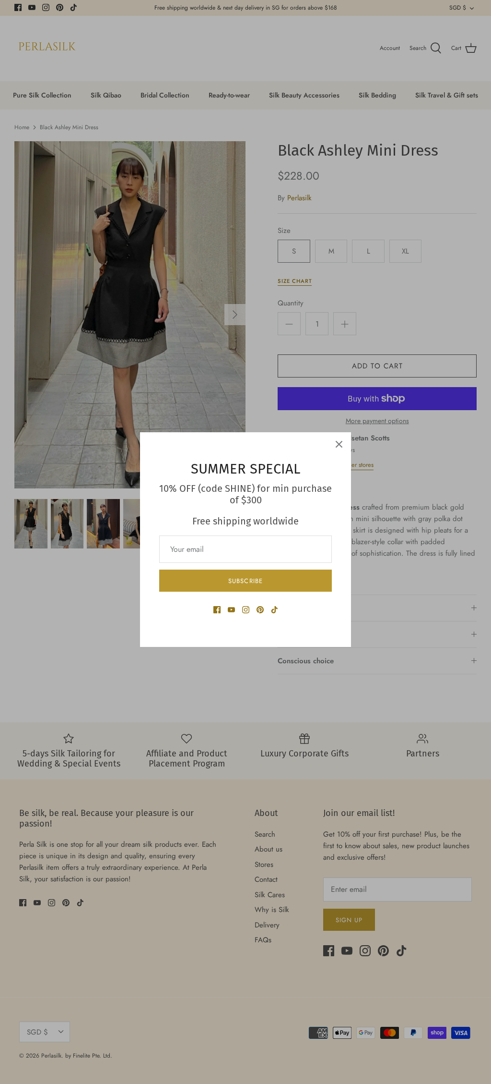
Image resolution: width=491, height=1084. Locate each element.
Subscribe (245, 580)
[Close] (339, 444)
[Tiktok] (274, 609)
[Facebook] (217, 609)
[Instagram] (245, 609)
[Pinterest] (260, 609)
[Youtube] (231, 609)
